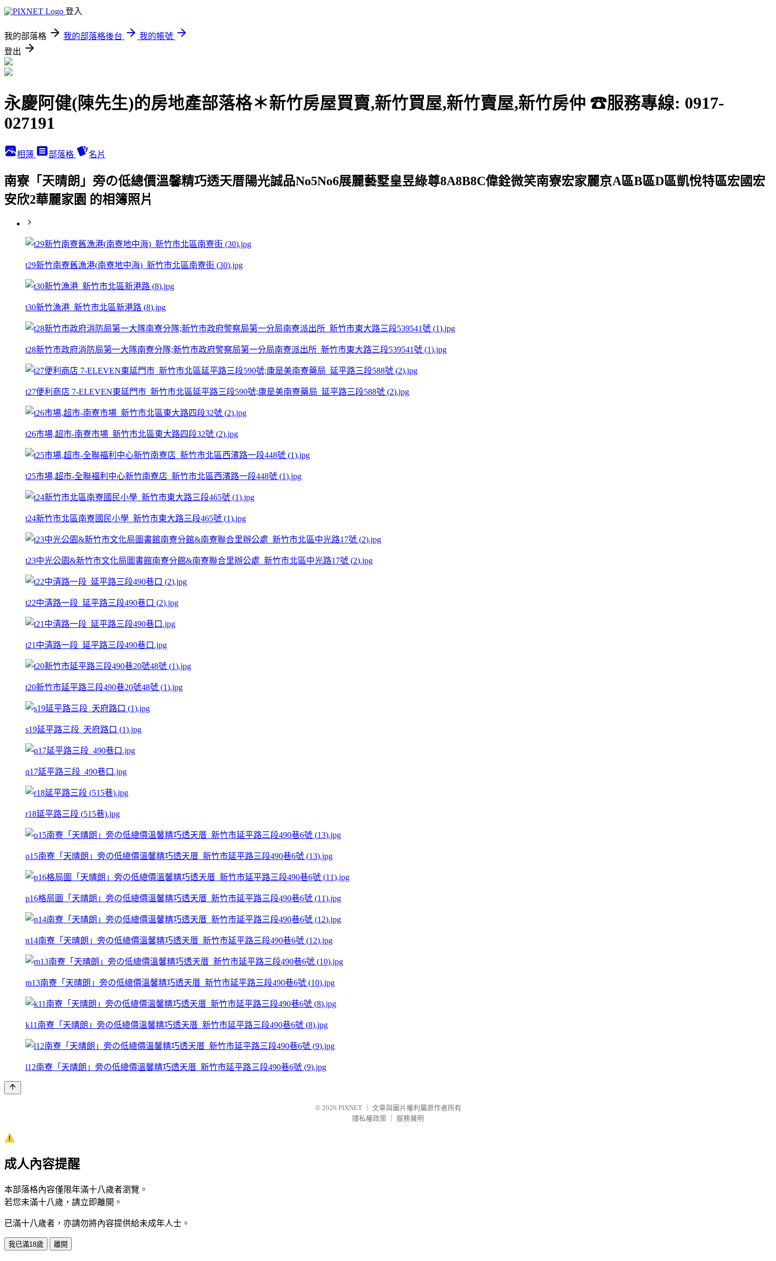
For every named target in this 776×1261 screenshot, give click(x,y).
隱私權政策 (369, 1118)
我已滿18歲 (25, 1244)
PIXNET (350, 1108)
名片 (97, 154)
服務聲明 (410, 1118)
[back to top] (12, 1087)
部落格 (62, 154)
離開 (61, 1244)
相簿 (26, 154)
